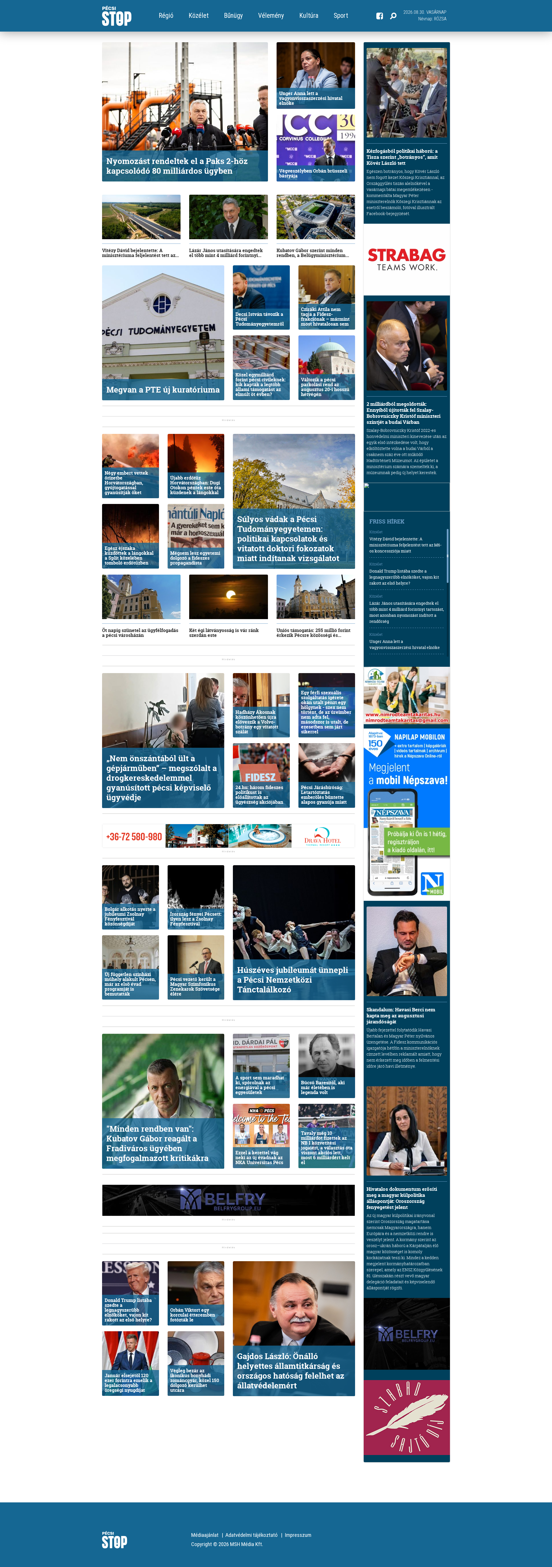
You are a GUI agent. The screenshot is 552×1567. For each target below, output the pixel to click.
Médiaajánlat (204, 1535)
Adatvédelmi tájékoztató (251, 1535)
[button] (393, 16)
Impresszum (298, 1535)
